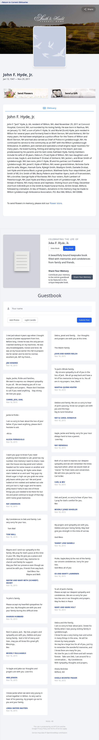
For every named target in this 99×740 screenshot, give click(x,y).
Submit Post (84, 320)
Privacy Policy (42, 729)
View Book (55, 248)
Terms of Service (57, 729)
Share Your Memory (82, 277)
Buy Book (69, 248)
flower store (56, 203)
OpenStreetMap (52, 733)
